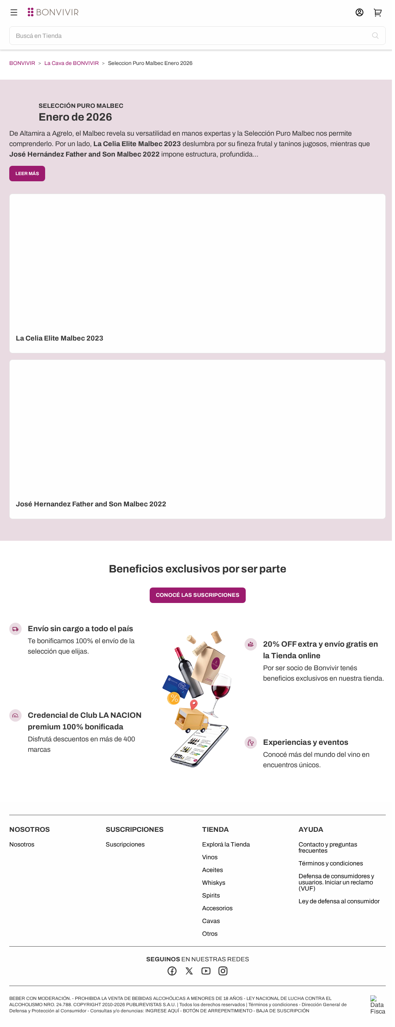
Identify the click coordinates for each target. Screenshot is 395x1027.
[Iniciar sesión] (359, 12)
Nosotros (21, 844)
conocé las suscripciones (198, 595)
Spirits (211, 895)
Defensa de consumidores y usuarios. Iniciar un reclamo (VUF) (336, 882)
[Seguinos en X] (189, 971)
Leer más (27, 173)
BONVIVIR (22, 63)
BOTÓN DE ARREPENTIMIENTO (217, 1010)
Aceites (212, 870)
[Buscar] (14, 12)
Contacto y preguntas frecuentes (328, 847)
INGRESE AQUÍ (162, 1010)
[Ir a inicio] (54, 12)
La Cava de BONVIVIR (71, 63)
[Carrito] (378, 12)
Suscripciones (125, 844)
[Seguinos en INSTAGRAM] (223, 971)
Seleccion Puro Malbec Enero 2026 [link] (150, 63)
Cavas (211, 921)
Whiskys (213, 883)
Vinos (210, 857)
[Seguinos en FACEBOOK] (172, 971)
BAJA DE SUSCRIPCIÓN (282, 1010)
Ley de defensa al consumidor (339, 901)
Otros (210, 934)
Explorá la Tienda (226, 844)
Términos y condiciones (331, 863)
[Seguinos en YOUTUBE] (206, 971)
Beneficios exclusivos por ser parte (197, 569)
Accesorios (217, 908)
